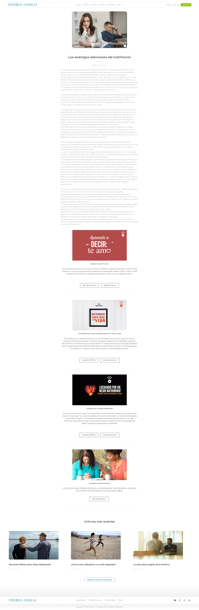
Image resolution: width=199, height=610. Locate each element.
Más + (119, 5)
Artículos (93, 5)
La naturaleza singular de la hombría (151, 564)
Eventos (102, 5)
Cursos (86, 5)
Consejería (111, 5)
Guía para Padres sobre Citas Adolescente (30, 564)
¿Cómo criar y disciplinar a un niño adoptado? (93, 564)
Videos (78, 5)
